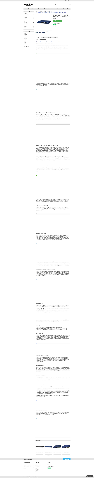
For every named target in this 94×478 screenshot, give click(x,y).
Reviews (55, 37)
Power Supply (26, 23)
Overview (38, 37)
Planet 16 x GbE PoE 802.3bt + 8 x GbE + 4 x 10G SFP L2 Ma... (48, 452)
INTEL (25, 43)
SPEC (44, 37)
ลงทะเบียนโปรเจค (39, 8)
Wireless (25, 26)
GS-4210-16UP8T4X (48, 455)
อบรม (52, 8)
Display (25, 18)
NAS (24, 21)
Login (66, 0)
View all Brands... (26, 46)
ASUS (25, 35)
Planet (25, 33)
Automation (26, 16)
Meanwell (25, 38)
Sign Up (69, 0)
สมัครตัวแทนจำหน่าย (31, 8)
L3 (51, 11)
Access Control (26, 14)
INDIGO (25, 37)
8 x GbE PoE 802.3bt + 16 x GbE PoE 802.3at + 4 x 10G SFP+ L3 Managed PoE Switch (51, 12)
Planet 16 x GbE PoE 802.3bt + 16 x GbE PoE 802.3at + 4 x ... (39, 452)
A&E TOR (49, 37)
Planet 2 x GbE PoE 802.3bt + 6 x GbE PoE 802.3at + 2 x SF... (57, 452)
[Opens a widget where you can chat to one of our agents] (89, 476)
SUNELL (25, 39)
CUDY (25, 41)
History (25, 27)
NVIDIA (25, 42)
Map (48, 464)
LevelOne (25, 34)
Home (25, 8)
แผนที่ (67, 8)
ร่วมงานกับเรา (57, 8)
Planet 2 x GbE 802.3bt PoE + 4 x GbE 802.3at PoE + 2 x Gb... (66, 452)
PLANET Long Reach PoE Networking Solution (28, 467)
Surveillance (25, 25)
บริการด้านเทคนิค (46, 8)
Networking (25, 22)
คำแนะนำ (62, 8)
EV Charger (25, 13)
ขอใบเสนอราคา (57, 21)
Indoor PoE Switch (47, 11)
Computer (25, 17)
